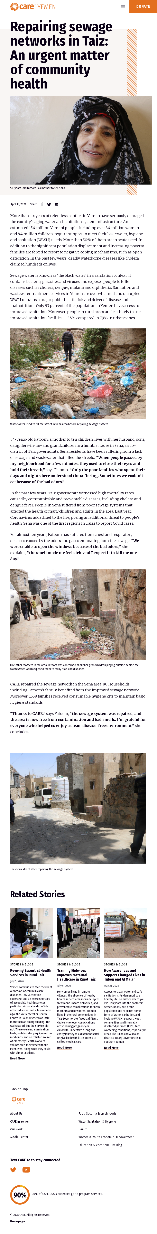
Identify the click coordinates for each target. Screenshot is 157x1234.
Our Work (16, 1129)
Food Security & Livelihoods (97, 1113)
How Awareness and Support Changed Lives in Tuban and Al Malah (124, 975)
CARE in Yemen (19, 1121)
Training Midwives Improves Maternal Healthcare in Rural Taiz (76, 975)
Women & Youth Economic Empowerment (106, 1137)
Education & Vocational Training (100, 1145)
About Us (16, 1113)
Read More (17, 1058)
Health (82, 1129)
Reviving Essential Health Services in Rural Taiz (30, 972)
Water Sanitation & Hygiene (97, 1121)
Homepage (17, 1221)
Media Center (19, 1137)
